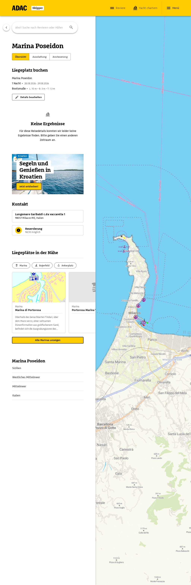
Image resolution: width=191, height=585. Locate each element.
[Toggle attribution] (103, 572)
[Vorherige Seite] (6, 27)
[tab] (20, 56)
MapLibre (110, 572)
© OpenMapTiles (141, 572)
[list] (48, 382)
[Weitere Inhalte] (88, 302)
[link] (48, 368)
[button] (71, 28)
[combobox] (45, 27)
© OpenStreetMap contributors (120, 577)
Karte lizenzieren (124, 572)
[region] (95, 292)
